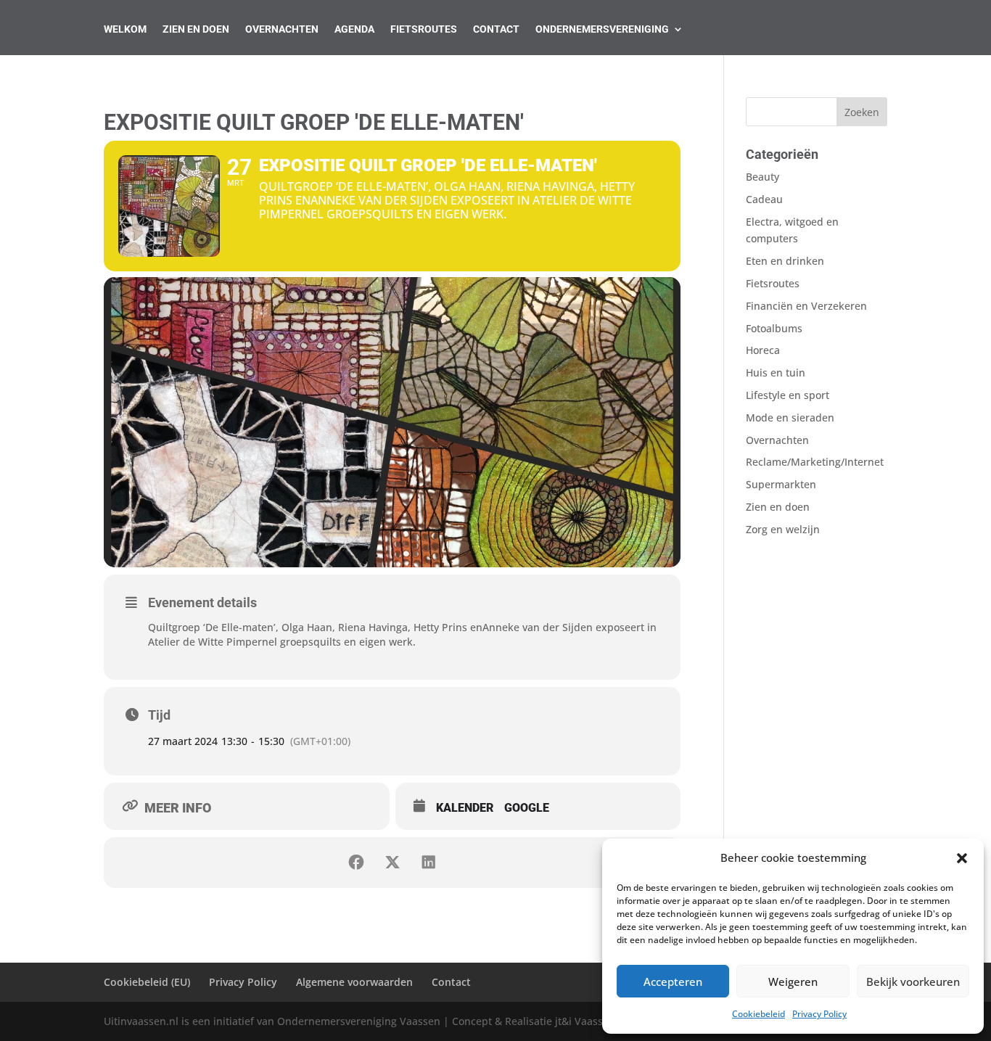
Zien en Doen (196, 29)
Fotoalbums (774, 328)
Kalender (464, 808)
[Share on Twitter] (392, 862)
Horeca (763, 350)
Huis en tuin (775, 372)
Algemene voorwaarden (354, 982)
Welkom (125, 29)
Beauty (762, 177)
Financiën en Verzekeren (806, 306)
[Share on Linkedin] (429, 862)
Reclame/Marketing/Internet (815, 462)
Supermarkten (781, 484)
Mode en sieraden (790, 417)
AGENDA (354, 29)
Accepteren (672, 981)
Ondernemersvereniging (602, 29)
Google (526, 808)
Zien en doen (778, 507)
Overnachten (281, 29)
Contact (496, 29)
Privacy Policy (819, 1014)
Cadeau (764, 199)
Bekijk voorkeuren (913, 981)
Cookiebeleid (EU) (147, 982)
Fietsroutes (423, 29)
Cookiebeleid (758, 1014)
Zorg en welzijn (783, 529)
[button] (962, 858)
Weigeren (793, 981)
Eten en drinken (785, 261)
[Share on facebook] (356, 862)
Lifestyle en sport (787, 395)
